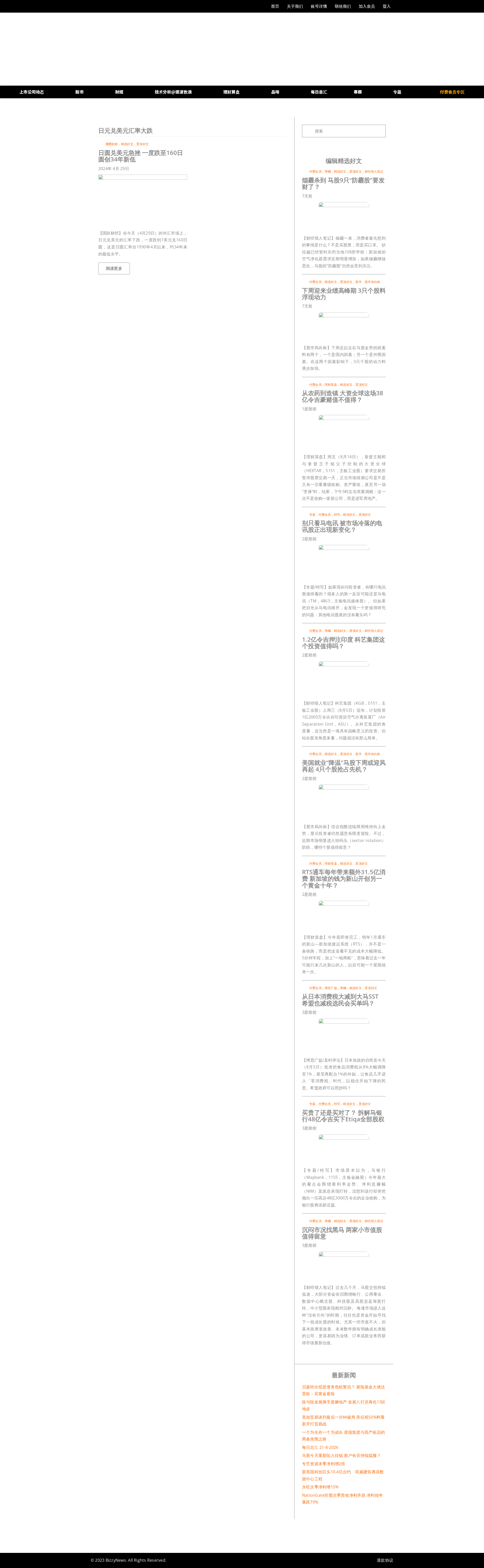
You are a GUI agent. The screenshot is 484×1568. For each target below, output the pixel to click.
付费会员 (315, 171)
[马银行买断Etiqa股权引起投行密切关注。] (344, 1136)
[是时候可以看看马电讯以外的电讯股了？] (344, 547)
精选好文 (127, 144)
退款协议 (385, 1560)
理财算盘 (331, 384)
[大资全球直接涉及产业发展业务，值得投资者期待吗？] (344, 417)
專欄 (328, 171)
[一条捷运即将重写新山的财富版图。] (344, 902)
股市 (358, 282)
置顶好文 (142, 144)
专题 (312, 514)
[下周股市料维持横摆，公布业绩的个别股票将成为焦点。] (344, 314)
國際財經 (112, 144)
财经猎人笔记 (374, 171)
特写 (337, 514)
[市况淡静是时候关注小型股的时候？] (344, 1253)
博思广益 (331, 988)
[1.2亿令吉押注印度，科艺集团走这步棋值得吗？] (344, 663)
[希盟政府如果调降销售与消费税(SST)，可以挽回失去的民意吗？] (344, 1020)
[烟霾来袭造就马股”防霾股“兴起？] (344, 204)
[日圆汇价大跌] (143, 176)
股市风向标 (372, 282)
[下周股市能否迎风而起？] (344, 786)
